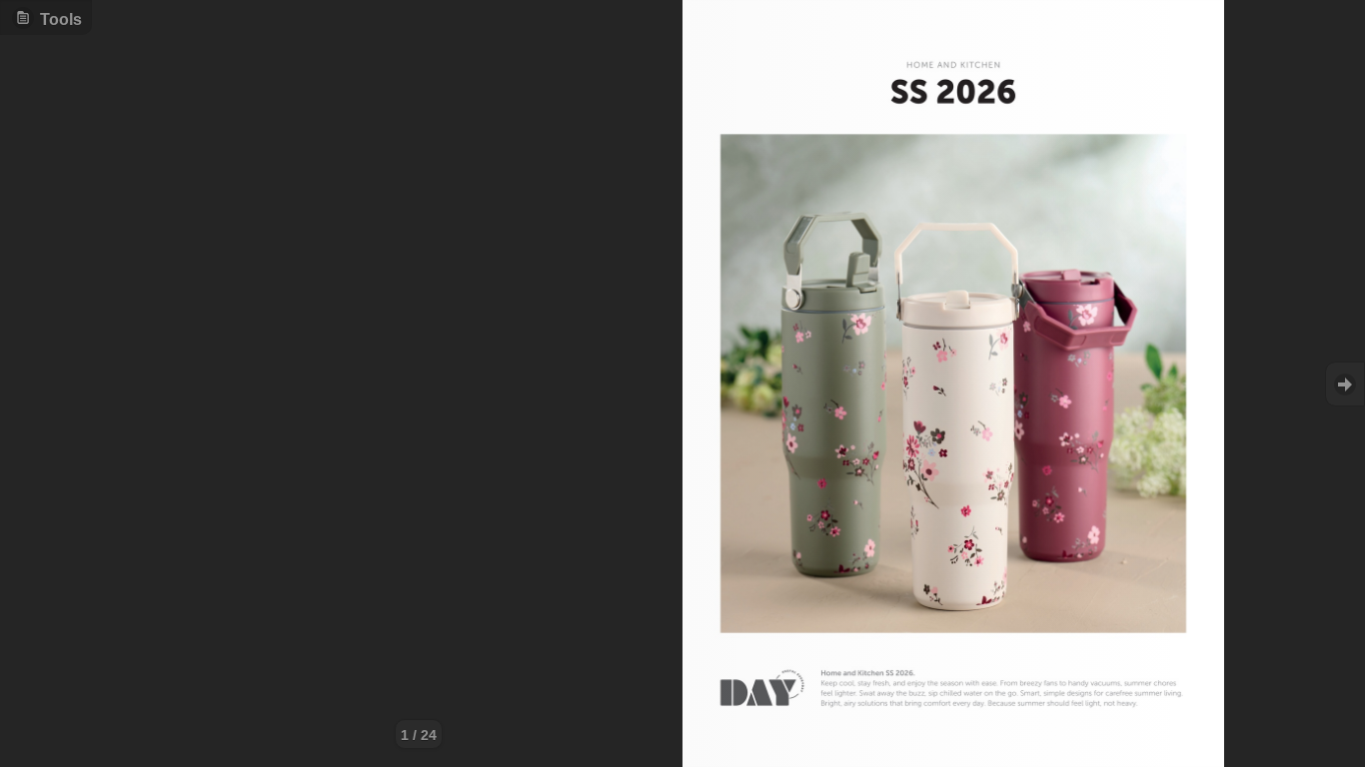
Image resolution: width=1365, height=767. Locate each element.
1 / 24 (419, 735)
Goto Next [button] (1345, 384)
